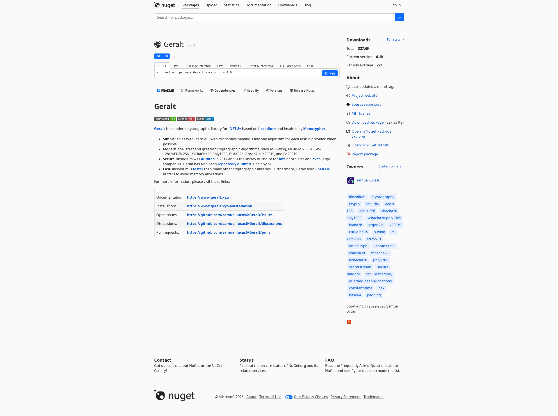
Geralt (159, 128)
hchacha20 (358, 260)
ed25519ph (358, 246)
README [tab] (167, 90)
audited (208, 158)
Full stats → (395, 39)
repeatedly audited (234, 164)
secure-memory (379, 274)
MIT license (361, 113)
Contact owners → (389, 168)
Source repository (367, 104)
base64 (355, 295)
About (251, 396)
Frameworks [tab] (193, 90)
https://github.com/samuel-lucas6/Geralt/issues (230, 214)
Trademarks (373, 396)
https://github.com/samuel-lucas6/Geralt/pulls (228, 232)
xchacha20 (380, 253)
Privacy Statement (346, 396)
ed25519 (374, 238)
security (372, 203)
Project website (364, 95)
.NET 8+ (234, 128)
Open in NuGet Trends (370, 145)
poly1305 (380, 260)
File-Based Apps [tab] (290, 66)
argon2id (375, 224)
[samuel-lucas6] (351, 180)
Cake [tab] (310, 66)
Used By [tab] (252, 90)
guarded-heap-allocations (370, 281)
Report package (365, 154)
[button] (330, 73)
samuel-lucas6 (368, 180)
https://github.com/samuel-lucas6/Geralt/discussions (234, 223)
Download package (368, 122)
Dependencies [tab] (224, 90)
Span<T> (323, 169)
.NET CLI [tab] (162, 66)
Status (247, 360)
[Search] (399, 17)
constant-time (360, 288)
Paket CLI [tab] (236, 66)
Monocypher (314, 128)
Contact (162, 360)
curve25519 (358, 231)
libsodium (267, 128)
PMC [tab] (177, 66)
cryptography (383, 196)
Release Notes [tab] (304, 90)
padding (374, 295)
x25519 (395, 224)
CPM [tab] (220, 66)
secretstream (360, 267)
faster (198, 169)
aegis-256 (367, 210)
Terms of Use (270, 396)
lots (282, 158)
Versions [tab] (276, 90)
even (316, 158)
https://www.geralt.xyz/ (208, 197)
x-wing (379, 231)
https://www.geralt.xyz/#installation (219, 206)
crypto (354, 203)
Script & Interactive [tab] (261, 66)
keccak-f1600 (384, 246)
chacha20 (357, 253)
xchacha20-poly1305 (384, 217)
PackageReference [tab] (199, 66)
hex (381, 288)
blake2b (355, 224)
